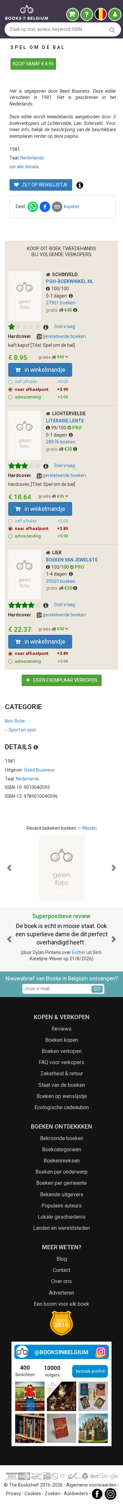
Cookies (33, 1493)
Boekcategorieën (61, 1149)
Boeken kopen (61, 1040)
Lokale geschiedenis (62, 1217)
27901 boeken (60, 302)
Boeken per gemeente (61, 1183)
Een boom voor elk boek (61, 1304)
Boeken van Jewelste (72, 559)
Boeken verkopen (62, 1051)
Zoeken (52, 1493)
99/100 (59, 427)
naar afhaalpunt (41, 389)
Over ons (61, 1281)
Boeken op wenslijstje (61, 1096)
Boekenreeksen (62, 1161)
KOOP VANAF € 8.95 (33, 63)
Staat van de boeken (61, 1085)
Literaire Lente (65, 420)
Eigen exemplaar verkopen (64, 680)
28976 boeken (60, 441)
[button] (9, 868)
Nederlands (32, 157)
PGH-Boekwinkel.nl (69, 281)
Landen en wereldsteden (61, 1228)
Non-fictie (15, 721)
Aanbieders (76, 1493)
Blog (61, 1259)
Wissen (89, 828)
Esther (79, 952)
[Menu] (114, 14)
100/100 (60, 288)
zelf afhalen (41, 381)
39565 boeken (60, 581)
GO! (97, 988)
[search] (112, 29)
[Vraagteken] (86, 14)
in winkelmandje (44, 370)
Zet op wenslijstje (44, 184)
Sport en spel (20, 729)
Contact (61, 1270)
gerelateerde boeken (64, 336)
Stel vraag (64, 326)
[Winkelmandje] (72, 14)
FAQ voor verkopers (61, 1062)
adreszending (41, 396)
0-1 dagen (57, 296)
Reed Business (39, 770)
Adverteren (61, 1293)
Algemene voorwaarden (91, 1485)
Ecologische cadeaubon (61, 1107)
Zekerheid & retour (61, 1073)
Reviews (61, 1029)
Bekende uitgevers (61, 1194)
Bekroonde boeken (61, 1138)
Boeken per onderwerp (61, 1172)
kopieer (71, 206)
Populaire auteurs (61, 1206)
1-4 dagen (57, 574)
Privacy (13, 1493)
